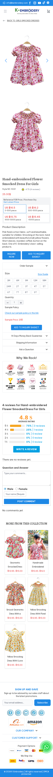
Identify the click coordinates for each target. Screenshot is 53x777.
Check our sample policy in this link (22, 313)
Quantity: (9, 297)
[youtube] (26, 712)
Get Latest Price (11, 202)
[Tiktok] (43, 2)
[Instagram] (35, 3)
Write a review (26, 449)
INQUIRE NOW (12, 255)
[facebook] (10, 712)
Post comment (26, 501)
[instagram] (18, 712)
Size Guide (43, 274)
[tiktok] (33, 712)
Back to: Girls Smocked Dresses (23, 21)
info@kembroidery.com (17, 3)
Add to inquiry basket (36, 255)
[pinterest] (41, 712)
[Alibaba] (48, 2)
